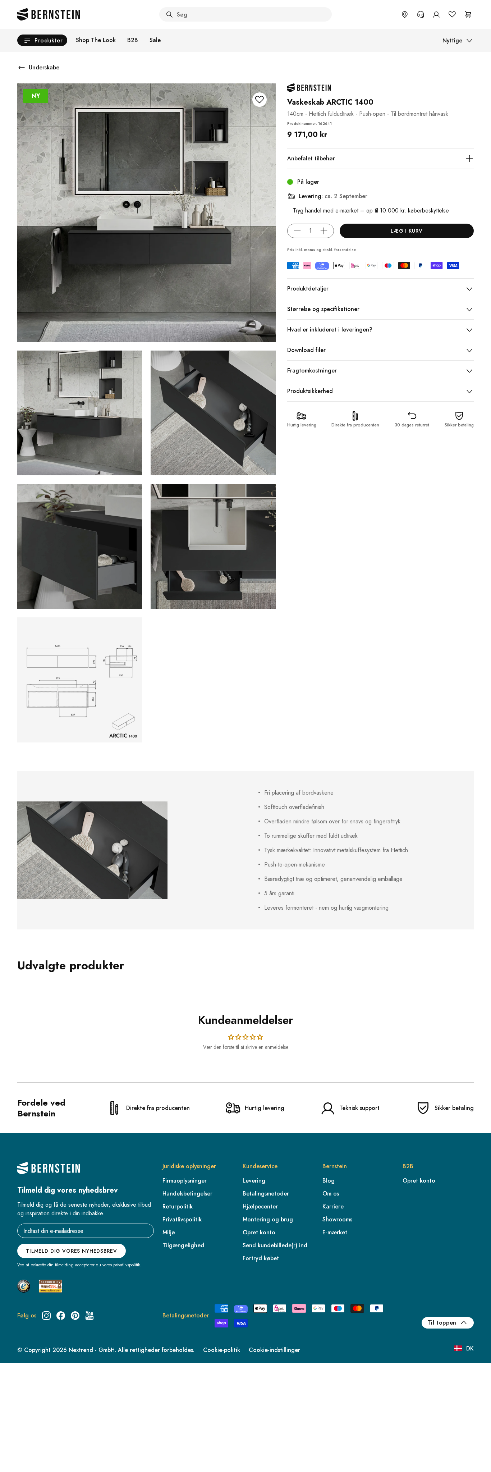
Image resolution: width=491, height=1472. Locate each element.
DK (470, 1348)
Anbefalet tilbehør (311, 158)
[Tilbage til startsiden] (48, 14)
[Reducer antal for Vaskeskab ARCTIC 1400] (297, 231)
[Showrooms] (404, 14)
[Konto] (436, 14)
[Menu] (36, 1438)
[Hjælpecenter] (420, 14)
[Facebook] (60, 1315)
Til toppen (441, 1322)
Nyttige (452, 40)
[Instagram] (46, 1315)
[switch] (24, 1457)
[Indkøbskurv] (468, 14)
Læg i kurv (406, 230)
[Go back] (21, 67)
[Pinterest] (75, 1315)
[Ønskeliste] (452, 14)
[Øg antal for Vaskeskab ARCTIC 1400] (324, 231)
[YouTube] (89, 1315)
